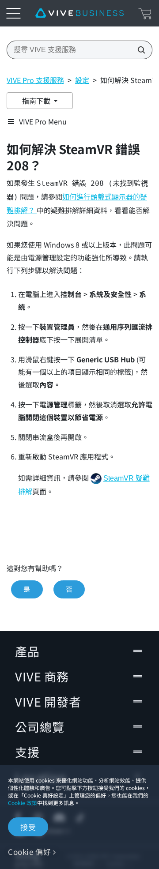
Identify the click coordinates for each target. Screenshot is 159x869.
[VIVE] (79, 13)
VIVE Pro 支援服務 (35, 80)
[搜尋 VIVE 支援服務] (138, 50)
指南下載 (37, 100)
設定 (82, 80)
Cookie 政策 (22, 802)
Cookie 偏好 (29, 851)
